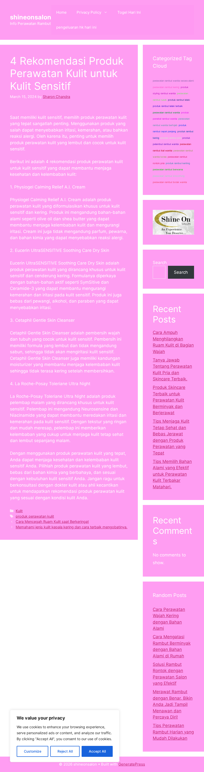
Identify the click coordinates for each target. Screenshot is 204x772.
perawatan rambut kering (166, 87)
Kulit (19, 511)
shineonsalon (30, 17)
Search (160, 262)
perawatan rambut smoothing (169, 176)
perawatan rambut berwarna (168, 169)
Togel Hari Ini (129, 12)
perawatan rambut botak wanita (170, 182)
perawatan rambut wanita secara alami (173, 80)
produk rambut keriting (178, 163)
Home (61, 12)
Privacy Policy (89, 12)
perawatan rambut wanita (166, 112)
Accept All (97, 751)
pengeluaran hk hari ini (76, 27)
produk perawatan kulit (35, 516)
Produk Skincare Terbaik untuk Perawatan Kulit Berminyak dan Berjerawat (169, 400)
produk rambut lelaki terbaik (168, 106)
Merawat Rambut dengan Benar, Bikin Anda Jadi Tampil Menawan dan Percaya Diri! (173, 704)
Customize (32, 751)
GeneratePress (131, 764)
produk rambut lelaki (179, 99)
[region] (64, 736)
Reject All (65, 751)
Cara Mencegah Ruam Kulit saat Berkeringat (52, 521)
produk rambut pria (170, 137)
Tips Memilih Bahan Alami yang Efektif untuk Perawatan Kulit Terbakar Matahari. (172, 474)
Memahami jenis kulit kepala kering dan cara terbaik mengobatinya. (71, 527)
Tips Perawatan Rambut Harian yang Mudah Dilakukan (173, 732)
